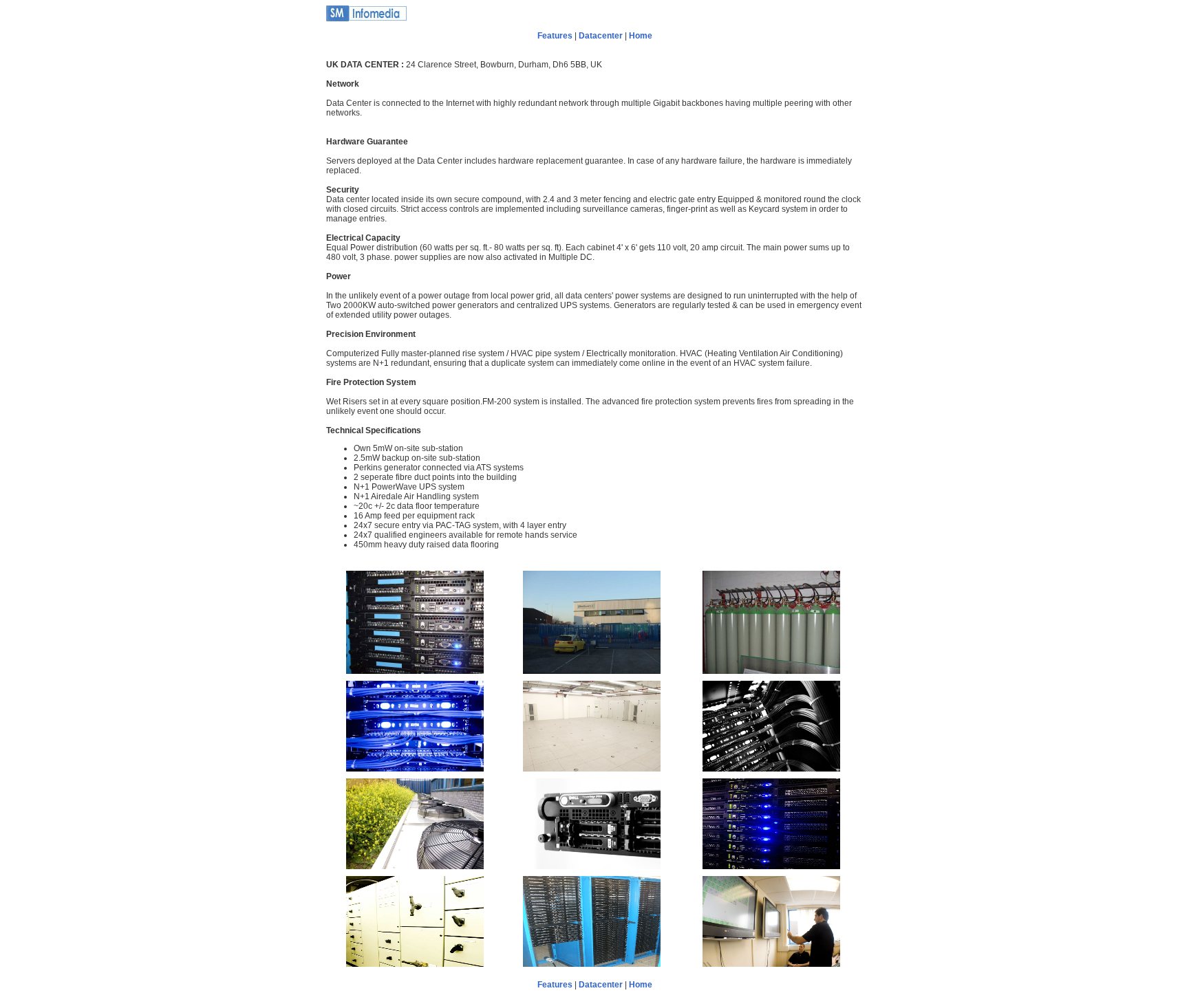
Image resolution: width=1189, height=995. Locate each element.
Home (640, 36)
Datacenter (601, 36)
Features (554, 36)
